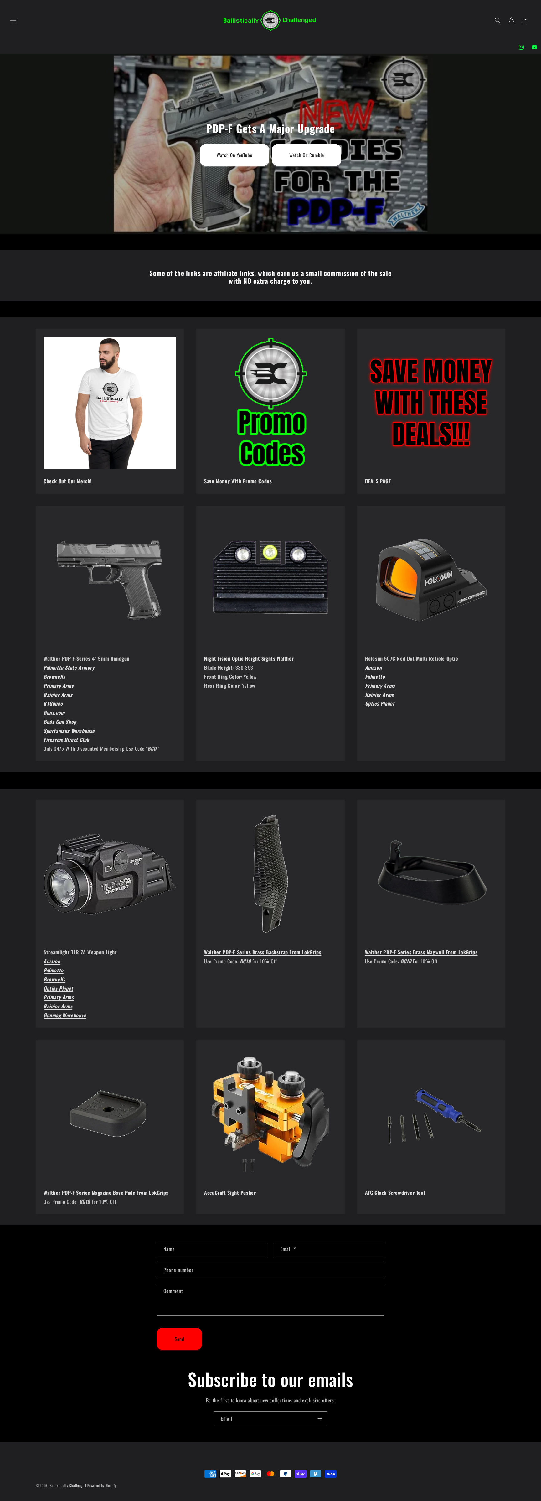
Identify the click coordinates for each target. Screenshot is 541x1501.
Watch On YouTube (234, 155)
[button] (13, 20)
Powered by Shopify (101, 1485)
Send (179, 1338)
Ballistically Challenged (68, 1485)
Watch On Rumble (306, 155)
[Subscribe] (320, 1418)
